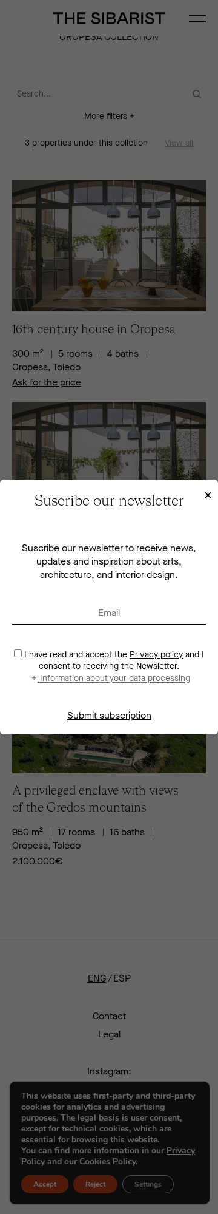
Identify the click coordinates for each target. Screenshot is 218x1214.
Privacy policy (156, 654)
